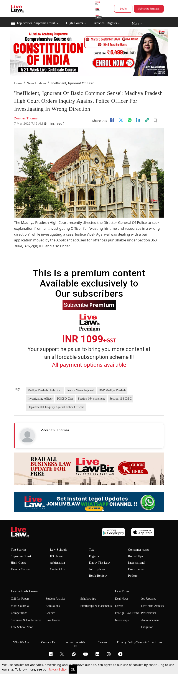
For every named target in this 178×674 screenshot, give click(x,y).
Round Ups (135, 556)
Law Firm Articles (152, 605)
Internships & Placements (96, 605)
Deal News (121, 598)
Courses (50, 613)
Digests (112, 23)
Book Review (98, 575)
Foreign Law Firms (127, 613)
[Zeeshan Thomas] (27, 435)
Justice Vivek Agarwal (80, 390)
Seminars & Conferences (26, 620)
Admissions (53, 605)
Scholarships (88, 598)
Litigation (147, 627)
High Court (18, 562)
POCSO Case (65, 398)
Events (119, 605)
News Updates (36, 83)
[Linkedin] (138, 120)
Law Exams (53, 620)
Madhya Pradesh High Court (45, 390)
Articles (99, 23)
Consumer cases (138, 549)
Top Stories (24, 23)
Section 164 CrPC (120, 398)
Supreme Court (44, 23)
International (136, 562)
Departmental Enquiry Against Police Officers (56, 407)
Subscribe (89, 304)
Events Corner (20, 569)
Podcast (133, 575)
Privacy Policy (58, 669)
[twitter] (121, 120)
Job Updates (97, 569)
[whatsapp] (130, 120)
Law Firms (122, 591)
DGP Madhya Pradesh (112, 390)
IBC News (57, 556)
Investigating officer (40, 398)
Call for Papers (20, 598)
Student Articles (55, 598)
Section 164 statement (91, 398)
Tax (91, 549)
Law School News (22, 627)
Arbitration (57, 562)
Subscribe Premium (148, 8)
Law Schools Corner (24, 591)
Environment (137, 569)
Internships (122, 620)
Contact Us (57, 569)
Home (18, 83)
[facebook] (112, 120)
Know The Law (99, 562)
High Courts (74, 23)
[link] (147, 120)
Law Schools (58, 549)
